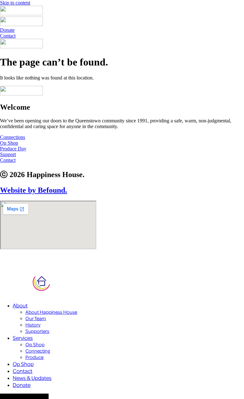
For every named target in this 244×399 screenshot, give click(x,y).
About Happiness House (51, 312)
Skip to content (15, 2)
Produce (34, 357)
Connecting (37, 350)
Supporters (37, 331)
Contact (22, 370)
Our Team (35, 318)
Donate (21, 384)
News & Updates (32, 377)
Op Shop (34, 344)
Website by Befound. (33, 190)
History (32, 324)
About (20, 305)
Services (23, 337)
